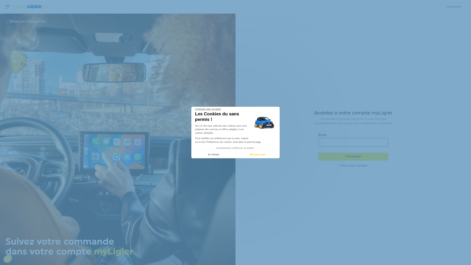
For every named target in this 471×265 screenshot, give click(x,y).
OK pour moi (257, 154)
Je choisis (213, 154)
